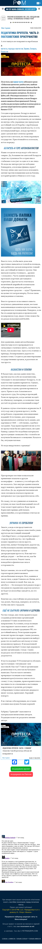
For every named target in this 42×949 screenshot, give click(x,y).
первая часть (18, 82)
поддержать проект (21, 769)
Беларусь (33, 48)
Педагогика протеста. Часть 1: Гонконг (16, 748)
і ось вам (23, 926)
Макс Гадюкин (5, 28)
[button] (11, 22)
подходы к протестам (15, 48)
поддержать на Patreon (21, 774)
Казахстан (4, 51)
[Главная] (19, 3)
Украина (26, 48)
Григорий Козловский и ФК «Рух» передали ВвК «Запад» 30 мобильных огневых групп (23, 18)
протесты (4, 48)
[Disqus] (21, 805)
